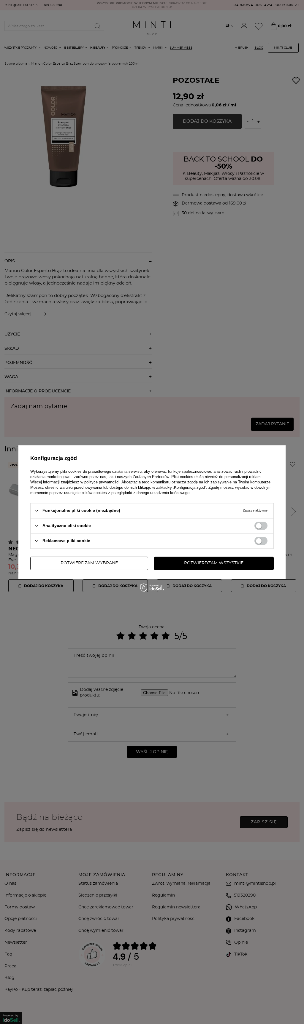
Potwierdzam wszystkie (213, 563)
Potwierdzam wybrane (89, 563)
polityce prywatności (101, 482)
